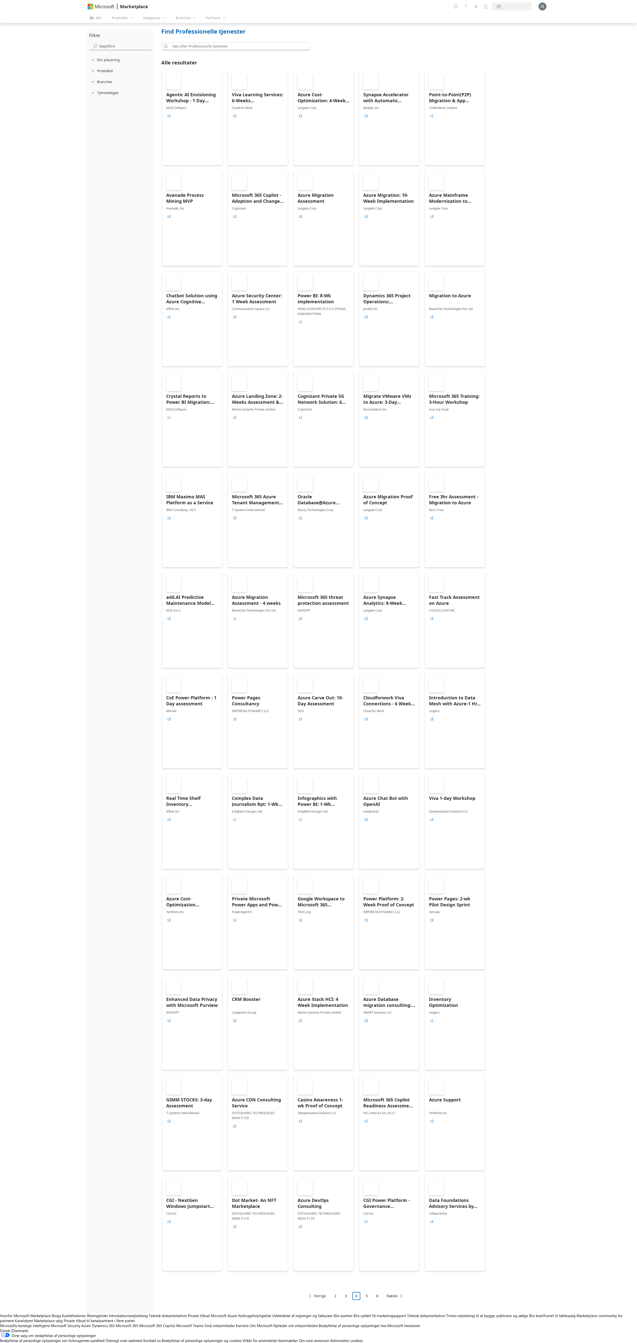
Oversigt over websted (124, 1340)
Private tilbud (199, 1315)
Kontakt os (152, 1340)
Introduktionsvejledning (128, 1315)
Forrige (320, 1295)
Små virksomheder (220, 1325)
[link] (192, 118)
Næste (392, 1295)
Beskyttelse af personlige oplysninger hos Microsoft (361, 1325)
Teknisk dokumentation (168, 1315)
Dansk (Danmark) (14, 1330)
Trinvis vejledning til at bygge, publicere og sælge (487, 1315)
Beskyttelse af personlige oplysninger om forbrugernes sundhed (52, 1340)
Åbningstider (97, 1315)
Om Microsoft (261, 1325)
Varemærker (288, 1340)
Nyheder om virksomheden (295, 1325)
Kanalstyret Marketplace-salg (39, 1320)
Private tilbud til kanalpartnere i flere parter (99, 1320)
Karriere (242, 1325)
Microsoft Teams (190, 1325)
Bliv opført (362, 1315)
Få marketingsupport (389, 1315)
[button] (165, 46)
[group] (169, 116)
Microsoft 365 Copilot (157, 1325)
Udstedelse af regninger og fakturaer (302, 1315)
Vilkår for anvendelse (260, 1340)
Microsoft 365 (127, 1325)
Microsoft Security (65, 1325)
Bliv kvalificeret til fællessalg (552, 1315)
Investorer (412, 1325)
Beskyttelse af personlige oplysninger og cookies (202, 1340)
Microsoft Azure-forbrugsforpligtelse (241, 1315)
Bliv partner (343, 1315)
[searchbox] (125, 46)
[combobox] (237, 46)
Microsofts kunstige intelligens (25, 1325)
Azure (86, 1325)
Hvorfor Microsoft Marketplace (25, 1315)
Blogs (56, 1315)
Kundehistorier (74, 1315)
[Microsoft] (101, 6)
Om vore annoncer (314, 1340)
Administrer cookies (346, 1340)
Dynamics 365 (103, 1325)
